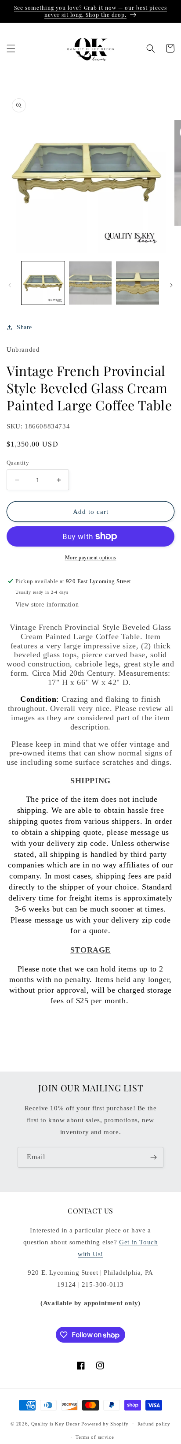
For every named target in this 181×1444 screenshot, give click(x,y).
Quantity (18, 462)
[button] (11, 48)
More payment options (90, 558)
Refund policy (154, 1423)
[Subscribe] (153, 1157)
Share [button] (24, 327)
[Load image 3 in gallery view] (137, 283)
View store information (47, 604)
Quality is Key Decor (55, 1423)
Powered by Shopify (105, 1423)
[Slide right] (171, 285)
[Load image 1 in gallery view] (43, 283)
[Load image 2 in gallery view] (90, 283)
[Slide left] (9, 285)
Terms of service (95, 1437)
